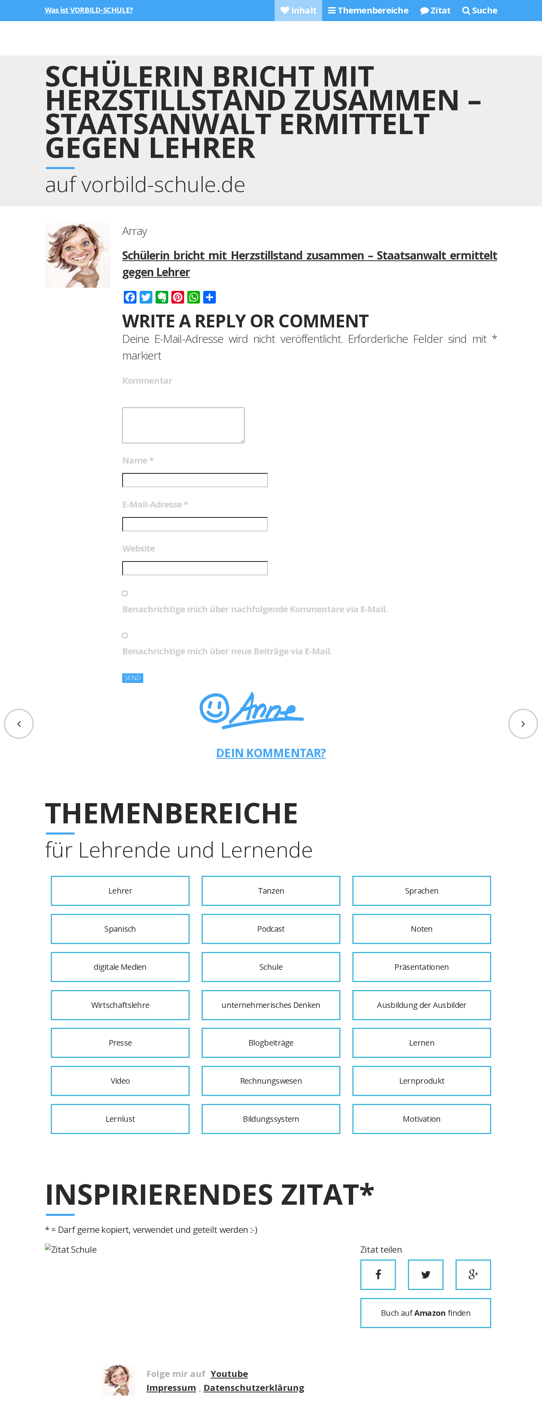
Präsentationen (421, 966)
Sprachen (421, 890)
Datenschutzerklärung (254, 1387)
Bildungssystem (271, 1118)
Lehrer (120, 890)
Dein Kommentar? (271, 752)
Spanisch (120, 928)
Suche (483, 10)
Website (138, 548)
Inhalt (302, 10)
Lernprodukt (421, 1080)
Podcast (270, 928)
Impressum (171, 1387)
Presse (120, 1042)
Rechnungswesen (271, 1080)
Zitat (439, 10)
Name (138, 460)
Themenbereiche (371, 10)
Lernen (421, 1042)
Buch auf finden (426, 1312)
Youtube (229, 1373)
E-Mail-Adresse (155, 504)
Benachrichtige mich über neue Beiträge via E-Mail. (227, 651)
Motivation (421, 1118)
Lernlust (120, 1118)
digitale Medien (120, 966)
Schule (271, 966)
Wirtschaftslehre (120, 1005)
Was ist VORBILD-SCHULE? (89, 10)
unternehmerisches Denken (270, 1005)
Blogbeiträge (271, 1042)
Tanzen (271, 890)
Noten (422, 928)
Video (120, 1080)
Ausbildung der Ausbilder (421, 1005)
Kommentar (147, 380)
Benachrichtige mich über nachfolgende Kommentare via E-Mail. (254, 609)
